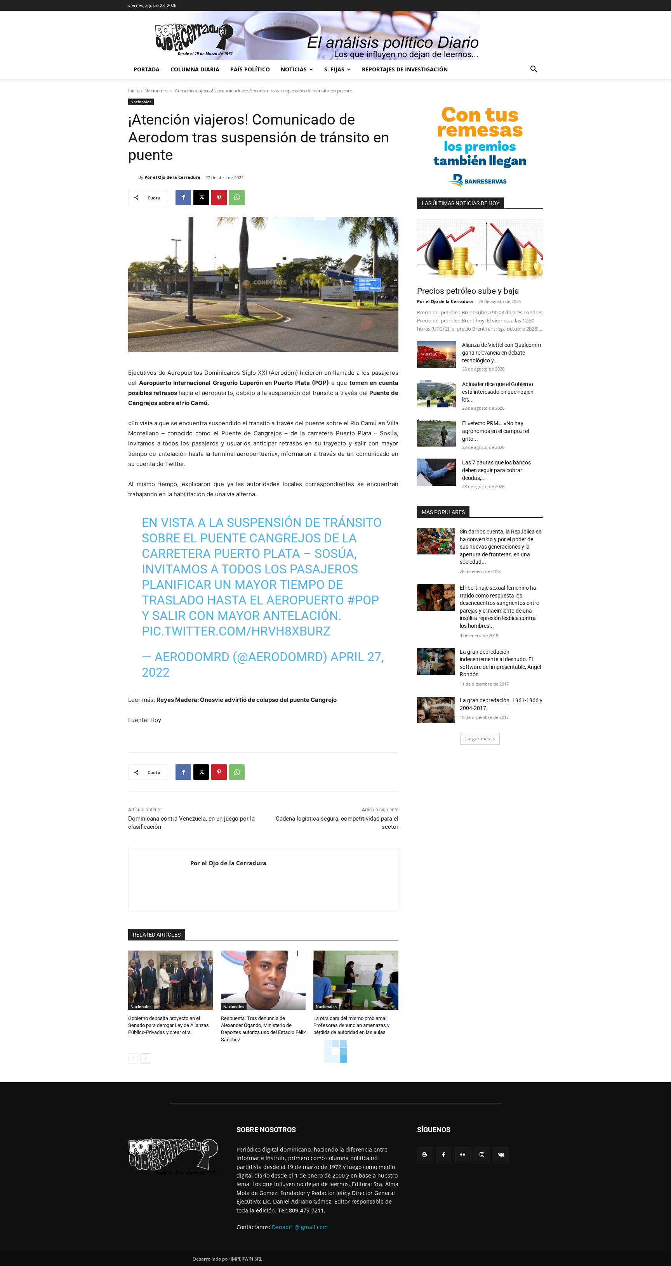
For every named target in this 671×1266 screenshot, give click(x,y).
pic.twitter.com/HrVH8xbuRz (236, 631)
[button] (533, 70)
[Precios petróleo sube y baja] (480, 250)
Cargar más (477, 738)
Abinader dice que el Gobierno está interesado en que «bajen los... (498, 392)
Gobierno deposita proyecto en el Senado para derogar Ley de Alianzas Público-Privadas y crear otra (168, 1025)
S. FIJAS (334, 69)
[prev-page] (133, 1058)
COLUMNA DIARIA (194, 69)
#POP (363, 600)
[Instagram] (482, 1154)
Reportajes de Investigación (405, 69)
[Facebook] (183, 197)
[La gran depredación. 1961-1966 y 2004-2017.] (436, 710)
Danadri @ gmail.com (300, 1227)
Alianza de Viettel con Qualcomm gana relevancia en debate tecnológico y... (501, 353)
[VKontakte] (501, 1154)
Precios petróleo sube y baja (468, 291)
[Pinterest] (219, 197)
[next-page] (145, 1058)
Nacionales (156, 90)
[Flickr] (462, 1154)
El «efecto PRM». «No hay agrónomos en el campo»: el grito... (495, 431)
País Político (250, 69)
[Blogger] (424, 1154)
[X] (201, 197)
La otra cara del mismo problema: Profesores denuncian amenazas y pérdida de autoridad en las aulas (351, 1025)
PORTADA (147, 69)
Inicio (133, 90)
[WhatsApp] (237, 197)
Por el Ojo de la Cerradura (172, 177)
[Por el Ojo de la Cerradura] (133, 177)
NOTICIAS (294, 69)
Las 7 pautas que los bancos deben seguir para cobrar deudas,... (496, 470)
